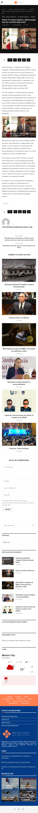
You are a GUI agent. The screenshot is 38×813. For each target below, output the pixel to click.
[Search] (36, 2)
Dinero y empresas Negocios (17, 9)
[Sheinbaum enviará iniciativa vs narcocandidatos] (19, 367)
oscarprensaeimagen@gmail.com (17, 227)
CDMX (26, 696)
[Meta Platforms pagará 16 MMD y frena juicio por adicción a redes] (19, 334)
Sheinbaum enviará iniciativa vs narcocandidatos (25, 596)
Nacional (9, 696)
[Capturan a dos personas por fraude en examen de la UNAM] (19, 401)
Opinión (30, 699)
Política (8, 701)
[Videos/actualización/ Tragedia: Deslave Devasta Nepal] (19, 270)
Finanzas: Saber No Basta (19, 448)
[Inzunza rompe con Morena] (19, 303)
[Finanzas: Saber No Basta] (19, 434)
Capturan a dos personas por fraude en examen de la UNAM (25, 609)
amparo (5, 203)
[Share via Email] (28, 60)
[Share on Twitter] (19, 60)
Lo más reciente (24, 703)
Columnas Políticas (8, 699)
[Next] (34, 774)
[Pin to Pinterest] (24, 60)
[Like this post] (10, 60)
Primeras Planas (20, 699)
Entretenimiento (13, 703)
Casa (3, 9)
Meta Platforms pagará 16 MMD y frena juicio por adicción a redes (24, 584)
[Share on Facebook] (15, 60)
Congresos (18, 696)
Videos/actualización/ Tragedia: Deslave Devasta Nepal (25, 560)
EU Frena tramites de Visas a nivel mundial (15, 762)
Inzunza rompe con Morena (19, 318)
